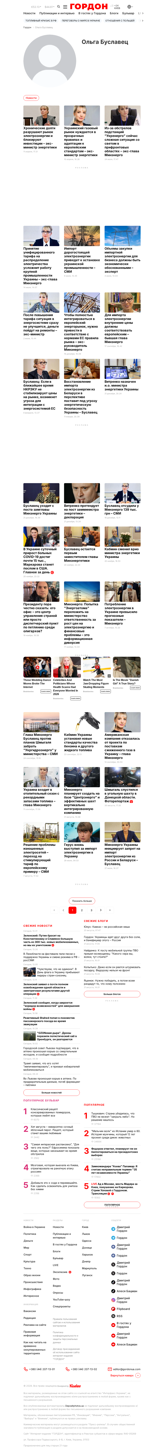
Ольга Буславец (44, 27)
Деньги (28, 1240)
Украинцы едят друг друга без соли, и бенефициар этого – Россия (112, 938)
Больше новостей (52, 1092)
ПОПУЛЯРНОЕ (94, 1104)
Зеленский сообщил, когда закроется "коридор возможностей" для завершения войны (51, 1006)
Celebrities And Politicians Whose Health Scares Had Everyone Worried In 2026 (65, 687)
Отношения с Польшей (120, 20)
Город (85, 1220)
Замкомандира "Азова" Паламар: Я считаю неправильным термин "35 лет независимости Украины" (114, 1169)
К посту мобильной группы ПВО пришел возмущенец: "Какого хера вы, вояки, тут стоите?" (111, 953)
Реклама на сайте (35, 1324)
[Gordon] (88, 6)
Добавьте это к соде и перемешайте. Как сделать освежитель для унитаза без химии (54, 1186)
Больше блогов (112, 994)
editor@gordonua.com (126, 1369)
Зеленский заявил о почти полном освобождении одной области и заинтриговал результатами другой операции (46, 989)
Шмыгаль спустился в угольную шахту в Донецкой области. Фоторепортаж (121, 795)
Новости (29, 13)
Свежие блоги (96, 921)
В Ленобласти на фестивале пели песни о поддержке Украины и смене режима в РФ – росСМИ (51, 957)
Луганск (87, 1275)
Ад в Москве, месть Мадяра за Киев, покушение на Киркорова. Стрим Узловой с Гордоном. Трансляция (114, 1188)
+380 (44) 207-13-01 (42, 1369)
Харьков (87, 1254)
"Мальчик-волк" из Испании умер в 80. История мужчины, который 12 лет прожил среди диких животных (115, 1134)
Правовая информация (32, 1333)
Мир (26, 1247)
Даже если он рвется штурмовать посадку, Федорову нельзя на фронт (112, 968)
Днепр (86, 1261)
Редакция (30, 1318)
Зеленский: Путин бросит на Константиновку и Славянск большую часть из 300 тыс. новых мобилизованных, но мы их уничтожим (51, 940)
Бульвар (128, 13)
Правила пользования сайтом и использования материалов (66, 1322)
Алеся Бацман (127, 1291)
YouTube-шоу (61, 1299)
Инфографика (32, 1289)
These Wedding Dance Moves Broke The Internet (37, 683)
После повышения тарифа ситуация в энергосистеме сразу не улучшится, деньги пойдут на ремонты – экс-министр (41, 324)
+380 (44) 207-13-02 (84, 1369)
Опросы (58, 1292)
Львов (86, 1233)
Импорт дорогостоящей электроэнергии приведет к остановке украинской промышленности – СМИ (82, 260)
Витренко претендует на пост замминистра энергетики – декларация (81, 511)
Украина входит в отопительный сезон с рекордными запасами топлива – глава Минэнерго (41, 797)
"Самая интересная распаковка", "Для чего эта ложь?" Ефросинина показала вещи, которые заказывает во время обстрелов (55, 1149)
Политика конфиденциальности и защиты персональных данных (65, 1337)
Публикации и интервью (56, 13)
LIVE (55, 1265)
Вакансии (30, 1311)
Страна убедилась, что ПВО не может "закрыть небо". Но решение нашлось (113, 1116)
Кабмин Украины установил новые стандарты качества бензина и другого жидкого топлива (81, 742)
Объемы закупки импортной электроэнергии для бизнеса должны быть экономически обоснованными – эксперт (122, 260)
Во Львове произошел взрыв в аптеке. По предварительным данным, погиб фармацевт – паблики (51, 1082)
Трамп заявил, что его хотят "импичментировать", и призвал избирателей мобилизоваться (51, 1066)
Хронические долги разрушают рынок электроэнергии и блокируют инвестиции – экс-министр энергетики (40, 137)
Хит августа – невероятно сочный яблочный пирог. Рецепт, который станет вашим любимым (52, 1130)
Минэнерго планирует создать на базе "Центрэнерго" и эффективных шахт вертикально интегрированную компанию (82, 801)
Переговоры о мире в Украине (81, 20)
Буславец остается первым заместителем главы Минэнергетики (81, 555)
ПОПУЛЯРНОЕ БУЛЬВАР (41, 1100)
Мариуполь (89, 1268)
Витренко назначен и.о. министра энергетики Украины (122, 385)
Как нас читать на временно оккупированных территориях (35, 1348)
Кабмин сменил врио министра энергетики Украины (122, 553)
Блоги (114, 13)
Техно (27, 1268)
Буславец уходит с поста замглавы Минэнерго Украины (40, 509)
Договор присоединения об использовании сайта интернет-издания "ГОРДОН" (66, 1354)
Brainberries (28, 691)
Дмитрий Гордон (123, 1228)
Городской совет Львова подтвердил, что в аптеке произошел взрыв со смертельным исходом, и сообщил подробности (50, 1051)
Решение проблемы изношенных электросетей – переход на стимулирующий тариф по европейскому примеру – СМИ (39, 858)
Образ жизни (32, 1275)
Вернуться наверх (122, 1375)
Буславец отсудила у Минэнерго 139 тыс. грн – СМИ (122, 509)
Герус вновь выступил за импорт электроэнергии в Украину (80, 850)
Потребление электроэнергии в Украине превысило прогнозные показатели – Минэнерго (121, 613)
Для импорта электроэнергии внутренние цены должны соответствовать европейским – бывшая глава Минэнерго (119, 328)
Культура (29, 1261)
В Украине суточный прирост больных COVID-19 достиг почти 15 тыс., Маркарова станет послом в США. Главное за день (40, 560)
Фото (56, 1278)
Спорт (28, 1254)
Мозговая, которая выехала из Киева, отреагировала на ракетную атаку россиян (55, 1168)
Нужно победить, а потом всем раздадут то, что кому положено (109, 982)
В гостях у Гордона (92, 13)
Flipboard (123, 1309)
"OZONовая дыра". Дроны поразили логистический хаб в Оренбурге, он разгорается (57, 1036)
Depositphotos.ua (74, 1405)
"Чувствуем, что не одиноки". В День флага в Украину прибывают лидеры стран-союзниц (58, 972)
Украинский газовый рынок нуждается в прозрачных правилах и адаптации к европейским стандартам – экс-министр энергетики (81, 141)
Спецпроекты (61, 1306)
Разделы (58, 1220)
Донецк (87, 1247)
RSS (120, 1316)
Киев (85, 1227)
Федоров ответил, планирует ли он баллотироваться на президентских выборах (114, 1152)
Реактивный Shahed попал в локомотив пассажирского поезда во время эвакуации (49, 1021)
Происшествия (33, 1282)
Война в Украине (34, 1227)
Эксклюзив (60, 1272)
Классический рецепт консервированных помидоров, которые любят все (51, 1112)
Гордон (27, 27)
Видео (57, 1285)
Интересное (31, 1295)
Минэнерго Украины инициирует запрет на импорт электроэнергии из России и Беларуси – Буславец (122, 854)
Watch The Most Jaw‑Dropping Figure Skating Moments (96, 683)
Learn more (45, 691)
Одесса (86, 1240)
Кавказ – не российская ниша (107, 926)
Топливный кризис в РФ (41, 20)
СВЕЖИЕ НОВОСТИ (37, 925)
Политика (30, 1233)
